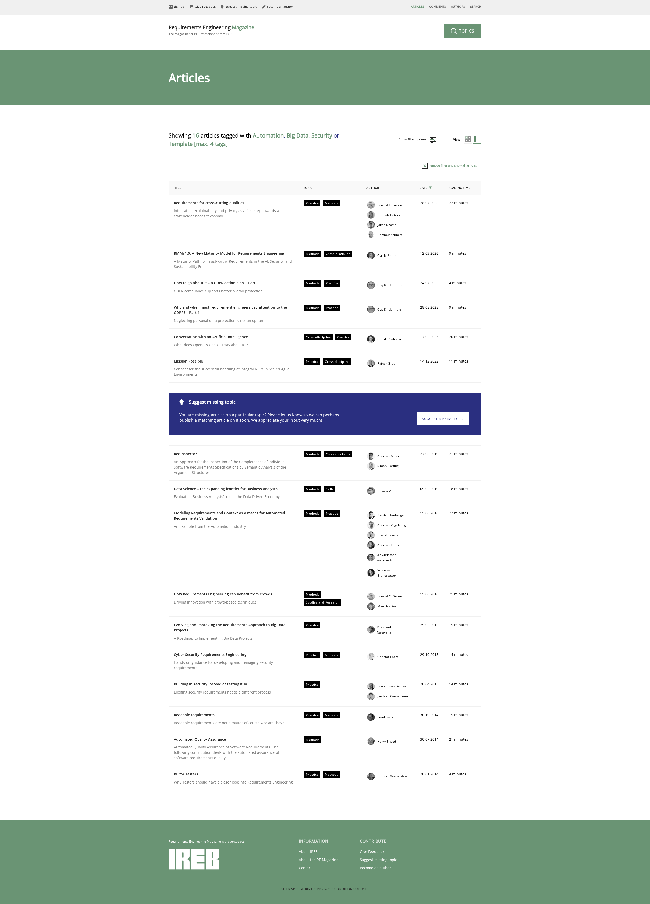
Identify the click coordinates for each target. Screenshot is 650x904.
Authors (458, 6)
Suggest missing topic (443, 419)
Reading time (459, 188)
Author (372, 188)
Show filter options (413, 139)
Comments (437, 6)
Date (423, 188)
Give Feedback (372, 851)
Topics (466, 31)
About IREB (308, 851)
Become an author (375, 867)
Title (177, 188)
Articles (417, 6)
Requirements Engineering (211, 30)
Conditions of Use (350, 889)
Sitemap (288, 889)
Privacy (323, 889)
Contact (305, 867)
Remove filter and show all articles (452, 165)
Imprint (305, 889)
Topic (307, 188)
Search (475, 6)
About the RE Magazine (318, 859)
